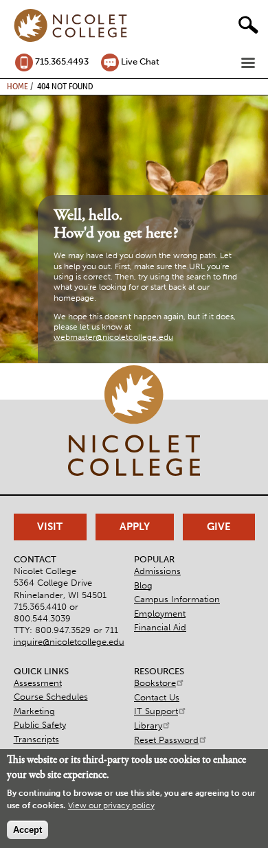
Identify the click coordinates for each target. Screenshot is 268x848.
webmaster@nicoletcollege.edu (113, 337)
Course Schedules (51, 696)
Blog (143, 585)
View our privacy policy (111, 805)
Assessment (38, 683)
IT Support (156, 711)
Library (148, 725)
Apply (135, 526)
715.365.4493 (62, 61)
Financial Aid (160, 627)
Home (17, 85)
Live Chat (140, 61)
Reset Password (166, 740)
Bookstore (155, 683)
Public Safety (40, 725)
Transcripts (36, 739)
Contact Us (156, 697)
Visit (50, 526)
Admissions (157, 571)
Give (219, 526)
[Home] (71, 26)
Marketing (34, 711)
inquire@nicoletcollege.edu (69, 642)
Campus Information (177, 599)
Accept (27, 830)
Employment (160, 613)
